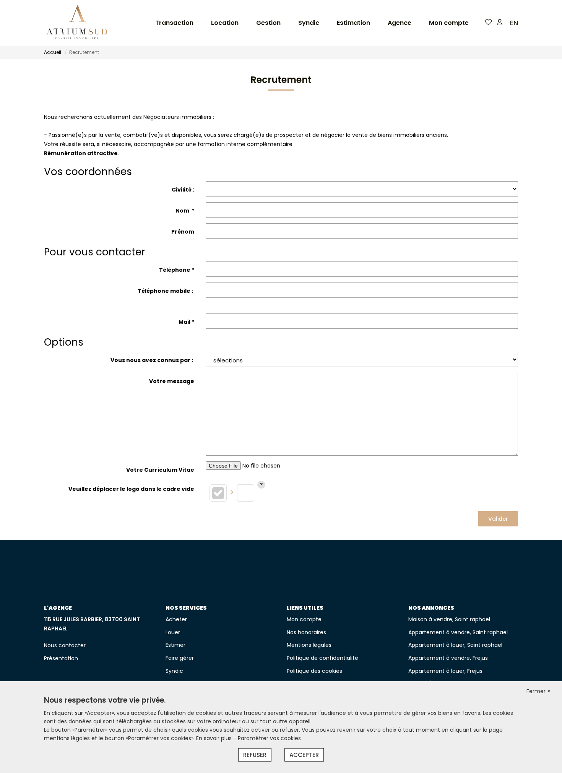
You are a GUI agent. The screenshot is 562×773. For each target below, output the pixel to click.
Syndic (308, 22)
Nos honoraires (306, 632)
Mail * (186, 322)
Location (225, 22)
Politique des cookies (314, 671)
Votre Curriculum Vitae (160, 470)
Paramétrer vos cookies (269, 738)
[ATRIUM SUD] (77, 23)
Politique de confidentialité (322, 658)
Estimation (353, 22)
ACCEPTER (304, 755)
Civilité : (183, 189)
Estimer (175, 645)
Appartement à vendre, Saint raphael (458, 632)
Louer (173, 632)
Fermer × (538, 691)
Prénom (182, 231)
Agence (399, 22)
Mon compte (449, 22)
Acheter (176, 619)
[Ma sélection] (488, 23)
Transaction (174, 22)
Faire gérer (180, 658)
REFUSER (254, 755)
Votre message (171, 381)
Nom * (184, 210)
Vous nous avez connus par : (152, 360)
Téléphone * (176, 270)
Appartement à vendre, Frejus (448, 658)
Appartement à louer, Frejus (445, 671)
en (514, 23)
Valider (498, 519)
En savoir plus (214, 738)
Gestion (268, 22)
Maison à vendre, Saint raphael (449, 619)
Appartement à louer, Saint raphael (455, 645)
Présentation (61, 658)
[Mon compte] (499, 23)
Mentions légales (309, 645)
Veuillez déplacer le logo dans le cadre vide (131, 489)
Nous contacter (65, 645)
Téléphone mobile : (166, 291)
